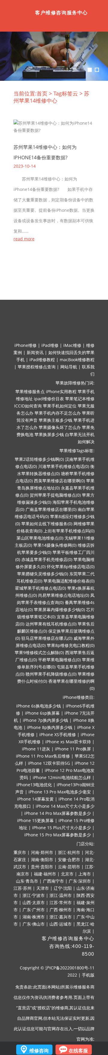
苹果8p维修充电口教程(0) (70, 645)
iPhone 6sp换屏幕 (42, 713)
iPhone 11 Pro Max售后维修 (43, 756)
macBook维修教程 (77, 359)
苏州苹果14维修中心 (51, 97)
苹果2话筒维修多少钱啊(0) (39, 459)
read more (24, 239)
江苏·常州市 (61, 902)
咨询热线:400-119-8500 (71, 950)
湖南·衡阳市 (42, 859)
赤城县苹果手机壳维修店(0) (46, 559)
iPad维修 (49, 345)
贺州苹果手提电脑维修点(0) (55, 495)
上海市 (84, 874)
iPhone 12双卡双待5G (49, 763)
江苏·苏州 (23, 888)
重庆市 (20, 852)
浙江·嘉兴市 (61, 917)
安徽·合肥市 (69, 859)
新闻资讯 (35, 352)
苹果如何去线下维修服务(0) (46, 523)
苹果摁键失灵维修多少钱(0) (42, 574)
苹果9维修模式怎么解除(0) (39, 652)
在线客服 (78, 1050)
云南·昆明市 (69, 866)
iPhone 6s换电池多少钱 (38, 706)
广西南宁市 (53, 881)
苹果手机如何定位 (59, 406)
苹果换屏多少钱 (49, 434)
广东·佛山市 (33, 924)
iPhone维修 (25, 345)
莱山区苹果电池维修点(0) (39, 538)
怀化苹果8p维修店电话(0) (70, 566)
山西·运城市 (61, 924)
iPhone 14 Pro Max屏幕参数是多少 (57, 813)
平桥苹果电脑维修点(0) (59, 659)
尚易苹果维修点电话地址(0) (63, 595)
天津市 (42, 888)
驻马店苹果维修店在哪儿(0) (46, 638)
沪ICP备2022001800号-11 (69, 968)
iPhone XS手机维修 (57, 734)
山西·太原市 (33, 902)
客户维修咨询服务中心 (68, 938)
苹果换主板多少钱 (55, 420)
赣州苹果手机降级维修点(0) (51, 674)
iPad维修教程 (42, 359)
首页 (42, 93)
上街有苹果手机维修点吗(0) (69, 531)
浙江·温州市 (61, 895)
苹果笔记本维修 (79, 398)
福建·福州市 (45, 874)
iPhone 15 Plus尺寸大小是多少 (61, 827)
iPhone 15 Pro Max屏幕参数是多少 (57, 835)
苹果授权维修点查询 (37, 367)
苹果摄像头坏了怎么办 (60, 427)
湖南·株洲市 (33, 917)
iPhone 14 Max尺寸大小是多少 (65, 806)
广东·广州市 (33, 909)
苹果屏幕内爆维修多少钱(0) (59, 609)
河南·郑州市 (42, 852)
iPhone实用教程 (61, 391)
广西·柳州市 (61, 909)
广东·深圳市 (80, 881)
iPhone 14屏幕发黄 (35, 799)
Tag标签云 (65, 93)
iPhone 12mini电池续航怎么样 (62, 777)
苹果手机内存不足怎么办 (57, 413)
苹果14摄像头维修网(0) (54, 545)
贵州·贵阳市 (42, 866)
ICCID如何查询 (28, 406)
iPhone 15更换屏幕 (35, 820)
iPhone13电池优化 (34, 784)
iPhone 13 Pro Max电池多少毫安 (59, 792)
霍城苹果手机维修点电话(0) (40, 588)
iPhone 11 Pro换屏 (73, 749)
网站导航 (68, 367)
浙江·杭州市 (69, 852)
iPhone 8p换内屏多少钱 (49, 727)
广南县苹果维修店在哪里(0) (51, 509)
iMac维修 (72, 345)
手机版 (88, 975)
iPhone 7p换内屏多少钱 (45, 720)
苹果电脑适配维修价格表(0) (69, 581)
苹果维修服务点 (30, 391)
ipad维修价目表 (49, 398)
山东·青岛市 (27, 881)
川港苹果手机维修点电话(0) (63, 466)
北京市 (67, 874)
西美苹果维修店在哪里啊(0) (59, 481)
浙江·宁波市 (33, 895)
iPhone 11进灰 (36, 749)
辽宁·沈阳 (63, 888)
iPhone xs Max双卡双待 (68, 741)
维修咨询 (39, 1050)
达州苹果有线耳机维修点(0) (51, 624)
